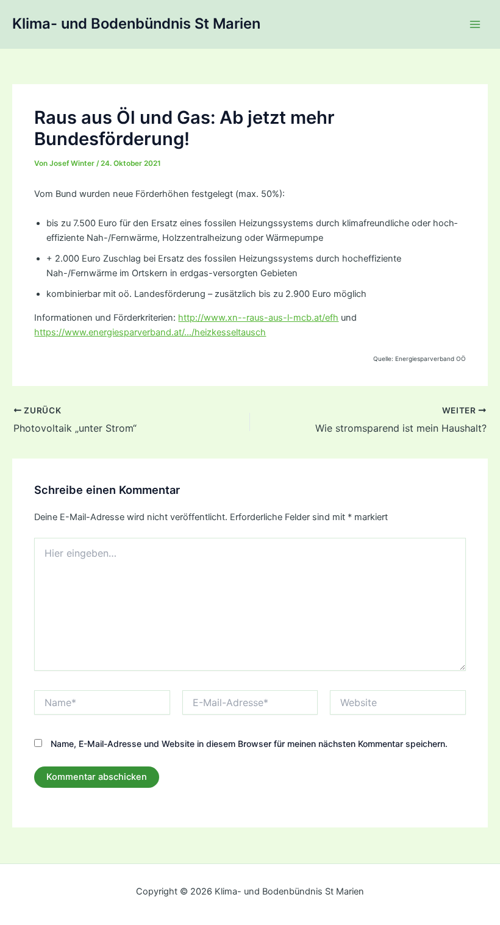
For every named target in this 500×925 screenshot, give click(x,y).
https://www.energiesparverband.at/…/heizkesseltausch (150, 332)
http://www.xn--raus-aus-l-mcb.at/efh (258, 317)
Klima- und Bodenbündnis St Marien (136, 23)
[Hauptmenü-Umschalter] (475, 24)
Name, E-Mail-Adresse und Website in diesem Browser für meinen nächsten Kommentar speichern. (249, 743)
